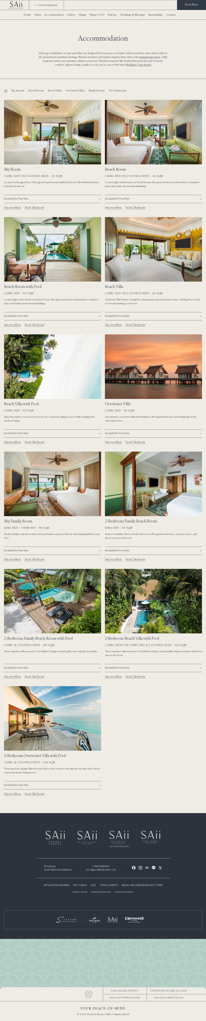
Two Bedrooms (117, 90)
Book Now (191, 4)
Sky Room (12, 169)
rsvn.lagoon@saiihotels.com (101, 870)
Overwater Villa (118, 403)
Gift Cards (80, 885)
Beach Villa (114, 286)
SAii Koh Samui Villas (168, 997)
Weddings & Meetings (132, 14)
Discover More (12, 207)
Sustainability (155, 14)
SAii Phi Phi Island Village (168, 990)
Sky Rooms (17, 90)
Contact (171, 14)
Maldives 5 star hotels (138, 64)
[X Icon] (160, 868)
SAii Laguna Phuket (125, 990)
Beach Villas (55, 90)
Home (27, 14)
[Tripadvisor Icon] (147, 868)
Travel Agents (109, 885)
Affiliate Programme (56, 885)
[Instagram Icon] (140, 868)
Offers (37, 14)
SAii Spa (112, 14)
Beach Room (115, 169)
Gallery (71, 14)
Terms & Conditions (101, 892)
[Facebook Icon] (134, 868)
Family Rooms (97, 90)
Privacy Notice (80, 892)
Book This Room (34, 207)
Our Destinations (47, 5)
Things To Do (97, 14)
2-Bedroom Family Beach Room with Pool (38, 638)
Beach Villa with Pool (21, 403)
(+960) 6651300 (100, 866)
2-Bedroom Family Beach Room (131, 521)
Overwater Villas (75, 90)
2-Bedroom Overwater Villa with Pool (35, 755)
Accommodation (54, 14)
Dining (82, 14)
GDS (93, 885)
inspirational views (149, 57)
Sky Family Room (18, 521)
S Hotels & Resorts (124, 892)
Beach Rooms (36, 90)
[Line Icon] (153, 868)
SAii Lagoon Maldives (124, 997)
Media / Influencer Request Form (142, 885)
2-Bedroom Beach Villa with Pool (132, 638)
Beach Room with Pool (23, 286)
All (5, 90)
